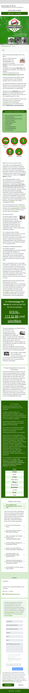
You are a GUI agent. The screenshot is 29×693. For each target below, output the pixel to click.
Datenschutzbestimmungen (14, 658)
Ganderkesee (21, 462)
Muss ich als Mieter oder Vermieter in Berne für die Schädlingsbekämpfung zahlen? (14, 537)
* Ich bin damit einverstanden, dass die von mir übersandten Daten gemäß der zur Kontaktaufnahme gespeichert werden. (15, 658)
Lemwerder (20, 461)
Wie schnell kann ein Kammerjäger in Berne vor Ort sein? (14, 506)
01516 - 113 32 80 (15, 13)
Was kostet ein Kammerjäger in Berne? (13, 525)
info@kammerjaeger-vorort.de (12, 594)
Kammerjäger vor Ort (6, 46)
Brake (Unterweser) (12, 462)
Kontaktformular (7, 103)
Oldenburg (5, 465)
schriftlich (14, 321)
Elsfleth (15, 459)
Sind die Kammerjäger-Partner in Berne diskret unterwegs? (13, 531)
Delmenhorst (6, 464)
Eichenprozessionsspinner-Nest (11, 74)
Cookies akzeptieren (9, 612)
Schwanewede (13, 461)
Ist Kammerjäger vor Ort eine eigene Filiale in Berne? (14, 567)
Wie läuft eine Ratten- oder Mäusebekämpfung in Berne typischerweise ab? (12, 555)
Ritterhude (18, 464)
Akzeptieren (8, 685)
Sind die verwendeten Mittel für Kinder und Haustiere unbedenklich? (14, 548)
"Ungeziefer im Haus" (8, 292)
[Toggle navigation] (3, 50)
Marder (4, 424)
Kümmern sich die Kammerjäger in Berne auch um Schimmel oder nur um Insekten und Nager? (14, 561)
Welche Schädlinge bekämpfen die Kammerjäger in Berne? (14, 543)
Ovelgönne (12, 464)
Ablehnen (20, 685)
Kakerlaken (12, 200)
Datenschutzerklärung (8, 680)
